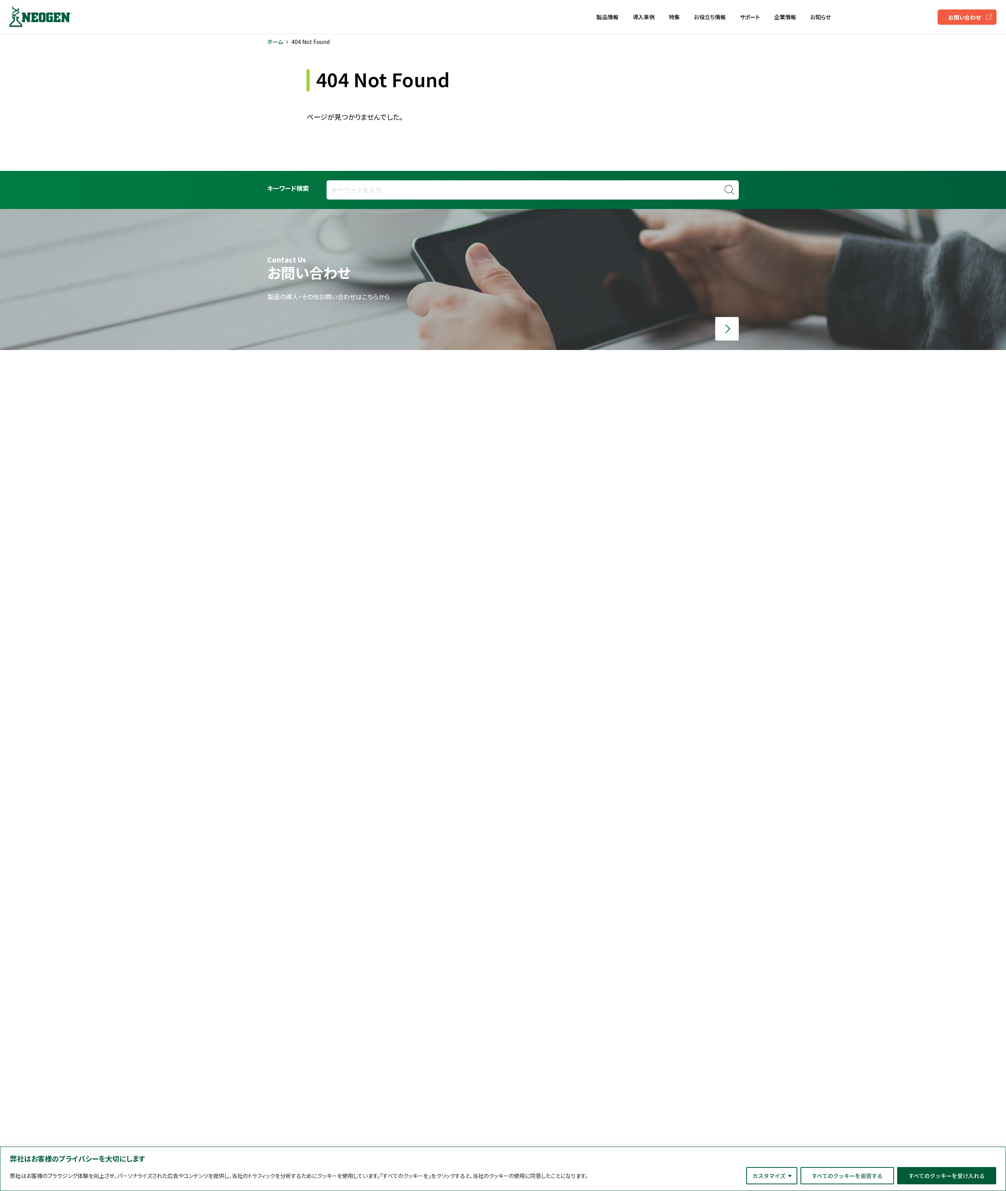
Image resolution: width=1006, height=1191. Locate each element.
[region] (503, 1169)
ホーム (275, 42)
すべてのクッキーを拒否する (847, 1176)
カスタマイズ (769, 1176)
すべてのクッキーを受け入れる (947, 1176)
